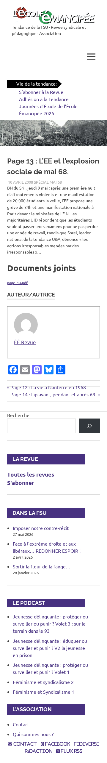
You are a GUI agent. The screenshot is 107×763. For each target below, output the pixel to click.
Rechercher (19, 415)
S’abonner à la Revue (41, 92)
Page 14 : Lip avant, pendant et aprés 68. (53, 394)
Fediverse (86, 744)
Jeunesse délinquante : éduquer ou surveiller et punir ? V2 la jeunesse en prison (50, 648)
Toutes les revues (30, 474)
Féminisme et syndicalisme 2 (43, 682)
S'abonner (20, 482)
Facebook (57, 744)
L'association (29, 709)
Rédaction (38, 751)
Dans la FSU (27, 513)
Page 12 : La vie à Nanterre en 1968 (48, 387)
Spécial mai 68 (48, 182)
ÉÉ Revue (25, 342)
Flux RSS (71, 751)
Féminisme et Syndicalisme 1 (43, 692)
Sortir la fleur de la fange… (41, 566)
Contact (21, 724)
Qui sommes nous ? (33, 734)
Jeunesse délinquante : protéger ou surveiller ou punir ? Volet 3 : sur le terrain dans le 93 (50, 623)
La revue (22, 459)
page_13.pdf (17, 282)
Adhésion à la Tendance (44, 99)
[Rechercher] (89, 426)
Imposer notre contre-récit (41, 528)
